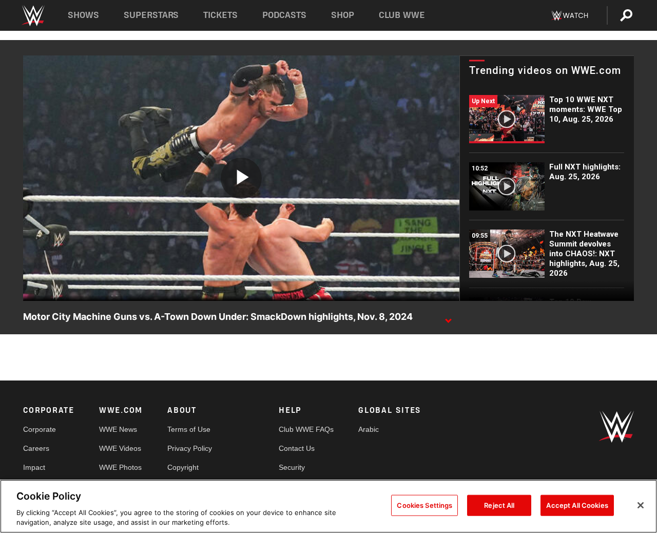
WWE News (118, 429)
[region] (328, 506)
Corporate (39, 429)
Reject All (499, 505)
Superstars (151, 15)
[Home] (33, 16)
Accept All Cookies (577, 505)
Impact (34, 467)
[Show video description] (448, 317)
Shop (342, 15)
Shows (83, 15)
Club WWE (402, 15)
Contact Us (297, 448)
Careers (36, 448)
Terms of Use (188, 429)
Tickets (220, 15)
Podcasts (284, 15)
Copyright (183, 467)
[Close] (640, 505)
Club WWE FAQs (306, 429)
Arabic (368, 429)
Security (292, 467)
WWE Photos (120, 467)
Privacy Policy (189, 448)
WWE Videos (120, 448)
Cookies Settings (424, 505)
